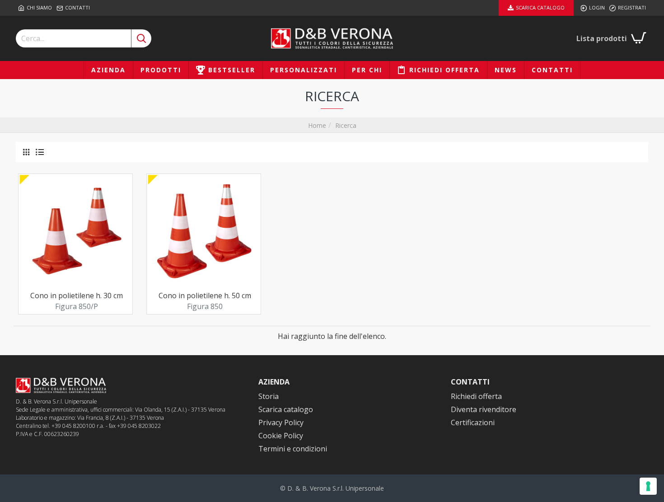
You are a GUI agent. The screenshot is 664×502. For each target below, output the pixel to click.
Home (317, 125)
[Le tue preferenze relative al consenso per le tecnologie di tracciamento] (648, 486)
